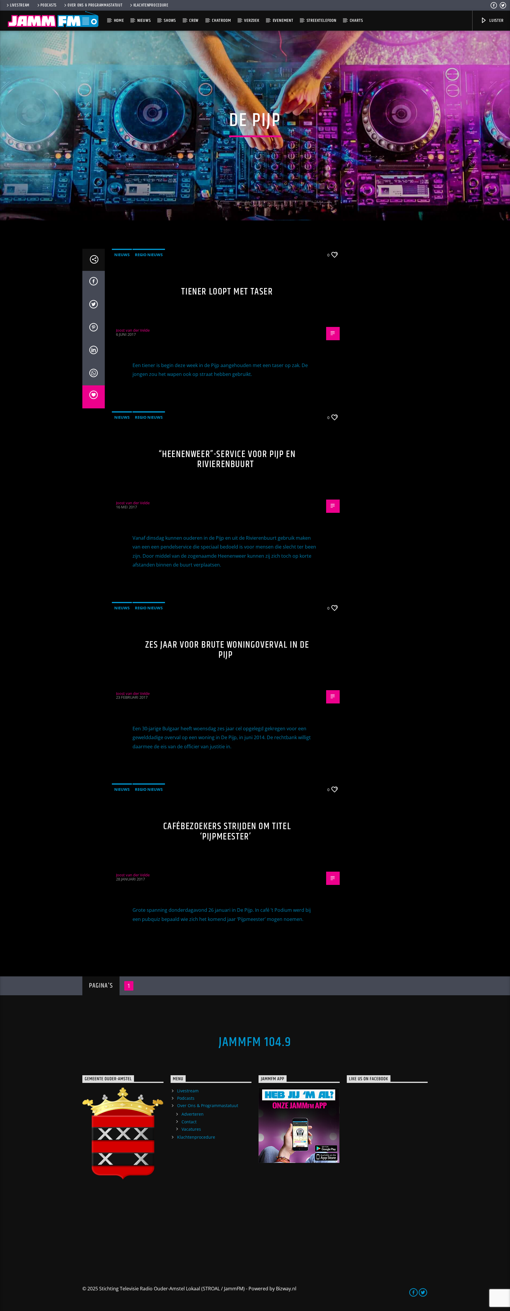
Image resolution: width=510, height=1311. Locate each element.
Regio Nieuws (149, 254)
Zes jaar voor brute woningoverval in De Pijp (227, 650)
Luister (495, 20)
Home (119, 20)
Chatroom (221, 20)
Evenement (283, 20)
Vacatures (191, 1129)
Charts (356, 20)
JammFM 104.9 (255, 1042)
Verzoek (251, 20)
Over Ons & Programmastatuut (95, 5)
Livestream (20, 5)
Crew (194, 20)
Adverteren (193, 1114)
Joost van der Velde (133, 330)
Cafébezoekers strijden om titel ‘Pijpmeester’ (227, 831)
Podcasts (48, 5)
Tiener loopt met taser (227, 291)
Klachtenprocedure (151, 5)
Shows (170, 20)
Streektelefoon (321, 20)
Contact (189, 1122)
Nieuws (144, 20)
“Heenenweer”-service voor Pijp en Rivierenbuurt (227, 459)
